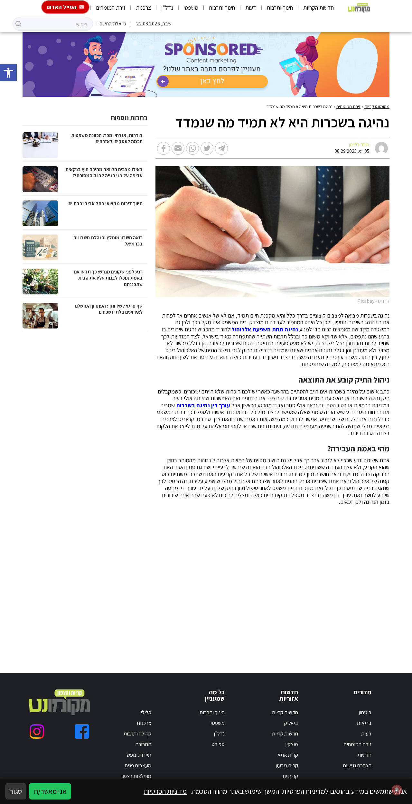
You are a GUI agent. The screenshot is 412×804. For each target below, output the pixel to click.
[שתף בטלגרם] (221, 148)
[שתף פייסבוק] (163, 148)
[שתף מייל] (178, 148)
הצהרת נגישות (357, 765)
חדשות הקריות (318, 7)
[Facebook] (82, 731)
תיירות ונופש (138, 754)
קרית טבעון (287, 765)
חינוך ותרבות (280, 7)
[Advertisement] (274, 581)
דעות (250, 7)
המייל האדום (62, 7)
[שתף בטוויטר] (207, 148)
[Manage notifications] (397, 790)
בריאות (364, 722)
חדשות (364, 754)
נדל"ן (167, 7)
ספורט (218, 744)
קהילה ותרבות (137, 733)
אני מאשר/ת (50, 791)
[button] (8, 72)
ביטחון (365, 712)
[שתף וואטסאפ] (192, 148)
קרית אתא (287, 754)
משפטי (190, 7)
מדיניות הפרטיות (165, 791)
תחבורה (143, 744)
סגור (16, 791)
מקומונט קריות (376, 106)
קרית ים (290, 776)
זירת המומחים (111, 7)
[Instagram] (37, 731)
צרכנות (143, 7)
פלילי (146, 712)
